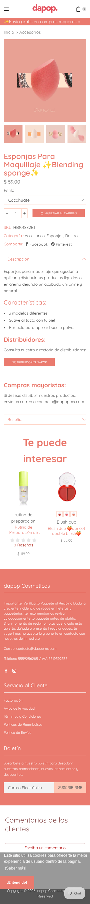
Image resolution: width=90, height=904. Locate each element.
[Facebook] (6, 671)
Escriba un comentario (45, 847)
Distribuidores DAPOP (29, 362)
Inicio (9, 32)
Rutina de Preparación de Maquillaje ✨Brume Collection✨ (23, 530)
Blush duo (66, 522)
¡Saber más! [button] (15, 868)
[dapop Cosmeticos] (45, 8)
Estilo (9, 190)
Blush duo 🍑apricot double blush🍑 (66, 531)
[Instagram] (14, 671)
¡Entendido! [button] (17, 882)
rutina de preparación (23, 517)
